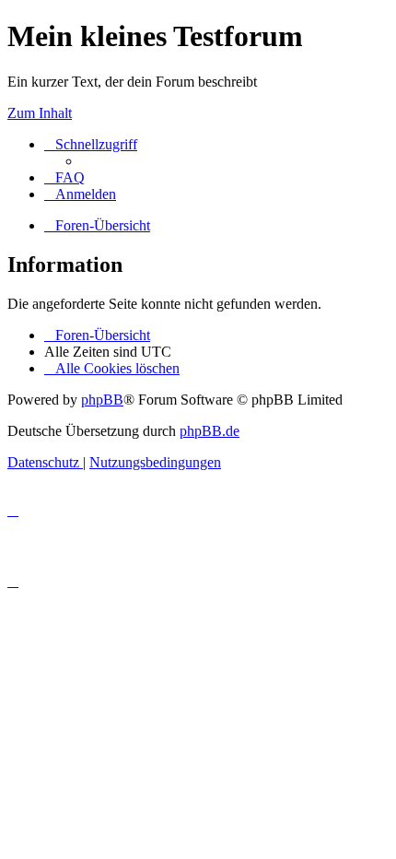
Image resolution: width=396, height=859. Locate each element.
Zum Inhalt (39, 113)
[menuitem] (64, 177)
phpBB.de (209, 431)
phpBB (102, 399)
